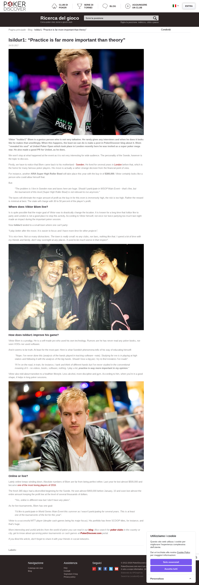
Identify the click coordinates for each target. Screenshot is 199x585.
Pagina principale (17, 29)
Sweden (80, 164)
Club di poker (63, 6)
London (118, 164)
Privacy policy (69, 577)
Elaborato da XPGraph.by (132, 573)
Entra (189, 6)
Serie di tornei (88, 6)
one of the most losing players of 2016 (36, 485)
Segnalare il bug (71, 574)
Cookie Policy (183, 552)
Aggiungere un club (139, 6)
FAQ (65, 568)
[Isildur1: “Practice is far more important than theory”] (76, 134)
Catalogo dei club (35, 568)
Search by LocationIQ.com (132, 576)
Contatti (67, 571)
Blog (113, 6)
